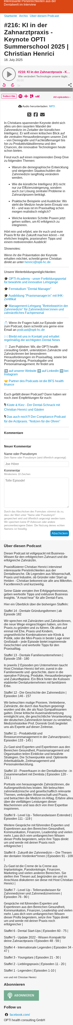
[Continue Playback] (9, 74)
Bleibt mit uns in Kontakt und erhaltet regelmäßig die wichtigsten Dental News (32, 338)
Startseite (10, 16)
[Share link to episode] (69, 85)
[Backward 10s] (4, 85)
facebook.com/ (19, 1014)
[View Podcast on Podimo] (32, 96)
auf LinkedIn (50, 370)
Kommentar (12, 470)
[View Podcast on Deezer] (37, 96)
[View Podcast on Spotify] (20, 96)
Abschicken (60, 533)
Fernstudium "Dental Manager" (30, 289)
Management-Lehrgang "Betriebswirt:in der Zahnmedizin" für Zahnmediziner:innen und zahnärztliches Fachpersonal (36, 309)
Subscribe (9, 96)
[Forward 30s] (13, 85)
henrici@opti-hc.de (38, 262)
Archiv (23, 16)
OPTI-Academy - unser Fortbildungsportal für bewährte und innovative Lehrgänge (35, 280)
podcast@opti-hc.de (31, 329)
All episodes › (61, 97)
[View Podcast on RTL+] (26, 96)
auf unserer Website (22, 370)
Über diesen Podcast (44, 16)
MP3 (52, 106)
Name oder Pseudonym (20, 454)
